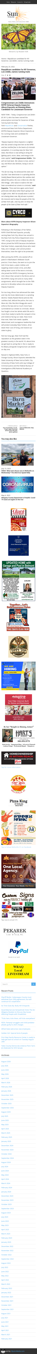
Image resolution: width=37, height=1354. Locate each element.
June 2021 (5, 1322)
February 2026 (6, 1087)
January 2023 (6, 1242)
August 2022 (6, 1263)
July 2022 (4, 1267)
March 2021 (5, 1334)
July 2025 (4, 1116)
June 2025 (5, 1120)
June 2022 (5, 1271)
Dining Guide (27, 2)
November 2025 (7, 1099)
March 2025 (5, 1133)
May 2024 (5, 1175)
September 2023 (7, 1208)
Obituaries (13, 2)
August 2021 (6, 1313)
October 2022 (6, 1255)
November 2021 (7, 1301)
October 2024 (6, 1154)
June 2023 (5, 1221)
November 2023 (7, 1200)
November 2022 (7, 1250)
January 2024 (6, 1192)
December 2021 (7, 1297)
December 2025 (7, 1095)
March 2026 (5, 1082)
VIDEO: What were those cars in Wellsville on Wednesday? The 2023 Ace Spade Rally (17, 472)
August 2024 (6, 1162)
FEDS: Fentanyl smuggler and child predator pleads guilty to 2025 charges (17, 1023)
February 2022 (6, 1288)
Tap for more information (10, 767)
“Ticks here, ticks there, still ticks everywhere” (18, 1018)
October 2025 (6, 1103)
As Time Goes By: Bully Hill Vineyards (15, 1006)
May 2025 (5, 1124)
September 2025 (7, 1108)
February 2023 (6, 1238)
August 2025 (6, 1112)
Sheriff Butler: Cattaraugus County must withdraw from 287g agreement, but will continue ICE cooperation (16, 999)
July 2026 (4, 1066)
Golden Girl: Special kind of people (14, 1033)
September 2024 (7, 1158)
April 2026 (5, 1078)
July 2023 (4, 1217)
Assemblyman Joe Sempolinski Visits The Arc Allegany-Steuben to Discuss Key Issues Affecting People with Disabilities (18, 1012)
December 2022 (7, 1246)
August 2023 (6, 1213)
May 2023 (5, 1225)
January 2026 (6, 1091)
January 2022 (6, 1292)
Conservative (22, 125)
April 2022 (5, 1280)
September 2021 (7, 1309)
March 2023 (5, 1234)
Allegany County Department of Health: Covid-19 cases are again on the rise (18, 499)
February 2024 (6, 1187)
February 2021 (6, 1339)
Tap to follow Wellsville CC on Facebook (16, 847)
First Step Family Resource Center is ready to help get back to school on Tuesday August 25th (18, 1039)
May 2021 (5, 1326)
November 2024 (7, 1150)
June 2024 (5, 1171)
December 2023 (7, 1196)
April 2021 (5, 1330)
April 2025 (5, 1129)
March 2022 (5, 1284)
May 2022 (5, 1276)
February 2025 (6, 1137)
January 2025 (6, 1141)
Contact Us (20, 2)
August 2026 (6, 1061)
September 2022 (7, 1259)
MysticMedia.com (18, 1351)
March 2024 (5, 1183)
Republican (9, 125)
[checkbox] (3, 1351)
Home (8, 2)
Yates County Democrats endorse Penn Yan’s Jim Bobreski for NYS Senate (18, 1047)
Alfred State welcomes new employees (15, 1029)
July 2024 (4, 1166)
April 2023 (5, 1229)
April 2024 (5, 1179)
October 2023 (6, 1204)
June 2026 (5, 1070)
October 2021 (6, 1305)
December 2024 (7, 1145)
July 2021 (4, 1318)
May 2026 (5, 1074)
